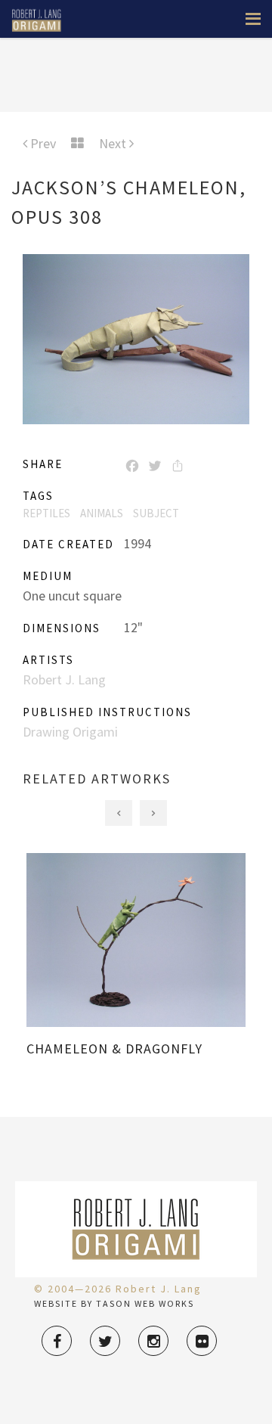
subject (156, 513)
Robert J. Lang (64, 679)
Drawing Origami (70, 731)
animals (101, 513)
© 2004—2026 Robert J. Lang (118, 1288)
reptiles (46, 513)
